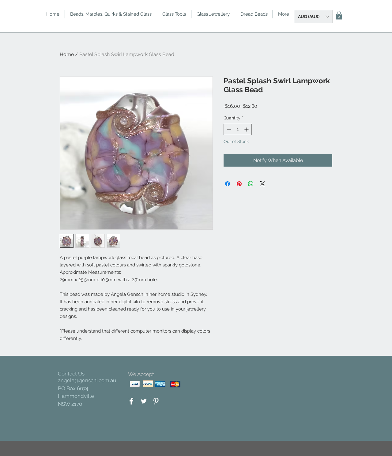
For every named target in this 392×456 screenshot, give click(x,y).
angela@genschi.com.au (87, 380)
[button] (313, 16)
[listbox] (313, 16)
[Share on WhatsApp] (250, 183)
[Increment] (247, 129)
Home (67, 54)
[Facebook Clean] (131, 401)
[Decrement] (228, 129)
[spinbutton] (237, 129)
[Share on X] (262, 183)
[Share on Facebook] (227, 183)
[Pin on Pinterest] (239, 183)
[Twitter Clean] (143, 401)
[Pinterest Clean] (156, 401)
